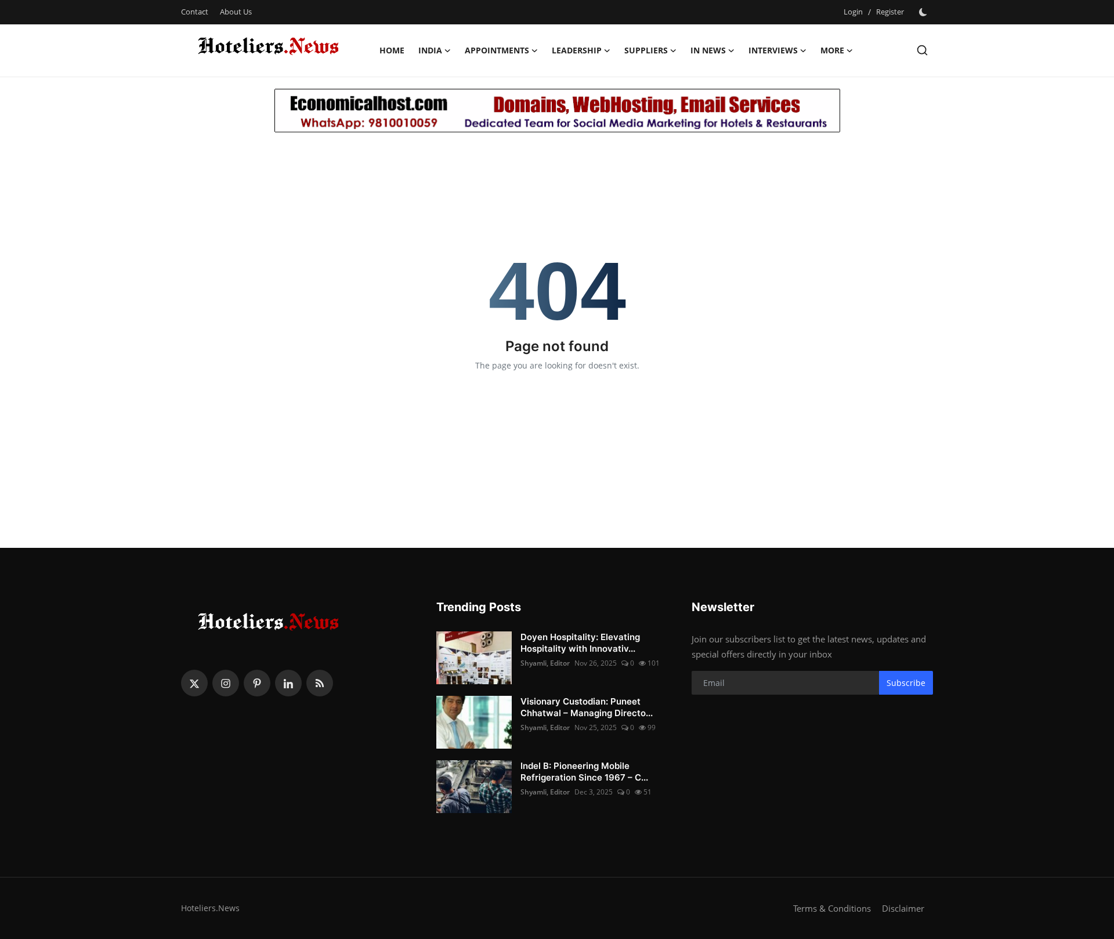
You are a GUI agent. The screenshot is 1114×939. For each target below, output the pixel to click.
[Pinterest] (257, 683)
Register (890, 11)
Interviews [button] (773, 50)
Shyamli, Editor (545, 663)
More (832, 50)
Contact (194, 11)
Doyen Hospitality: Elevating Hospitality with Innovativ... (580, 642)
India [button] (430, 50)
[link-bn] (557, 110)
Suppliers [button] (646, 50)
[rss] (319, 683)
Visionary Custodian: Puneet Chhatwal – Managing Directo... (586, 707)
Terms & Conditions (832, 908)
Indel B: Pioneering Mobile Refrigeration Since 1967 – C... (584, 771)
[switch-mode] (924, 12)
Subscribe (906, 682)
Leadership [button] (577, 50)
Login (853, 11)
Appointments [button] (497, 50)
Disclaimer (903, 908)
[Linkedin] (288, 683)
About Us (236, 11)
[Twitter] (194, 683)
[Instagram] (225, 683)
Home (391, 50)
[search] (922, 50)
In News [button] (708, 50)
